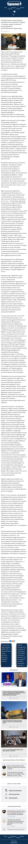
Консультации (13, 798)
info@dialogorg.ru (14, 842)
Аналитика (13, 7)
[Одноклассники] (12, 641)
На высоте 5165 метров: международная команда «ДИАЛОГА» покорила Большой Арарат (12, 721)
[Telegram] (14, 641)
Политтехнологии (14, 794)
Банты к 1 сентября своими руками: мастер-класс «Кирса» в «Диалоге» (13, 750)
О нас (5, 7)
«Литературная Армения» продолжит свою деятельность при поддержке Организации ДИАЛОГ (15, 815)
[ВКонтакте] (10, 641)
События (22, 7)
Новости (18, 8)
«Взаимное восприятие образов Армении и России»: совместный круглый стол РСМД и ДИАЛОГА (16, 824)
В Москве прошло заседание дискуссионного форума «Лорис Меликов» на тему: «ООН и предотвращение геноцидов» (16, 769)
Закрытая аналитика (15, 790)
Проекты (10, 8)
